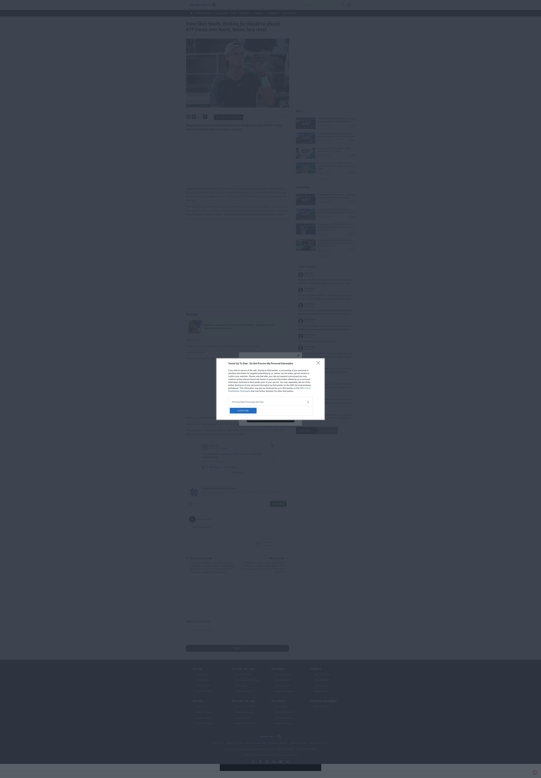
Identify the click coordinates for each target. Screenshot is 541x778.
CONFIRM (243, 411)
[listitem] (270, 401)
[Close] (319, 363)
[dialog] (270, 389)
